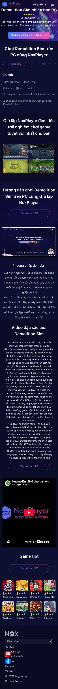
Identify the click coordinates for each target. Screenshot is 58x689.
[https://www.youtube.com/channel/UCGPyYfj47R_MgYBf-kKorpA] (8, 654)
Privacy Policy (13, 681)
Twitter (9, 671)
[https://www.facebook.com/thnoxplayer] (8, 661)
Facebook (11, 666)
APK (44, 63)
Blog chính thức (14, 656)
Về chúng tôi (12, 651)
